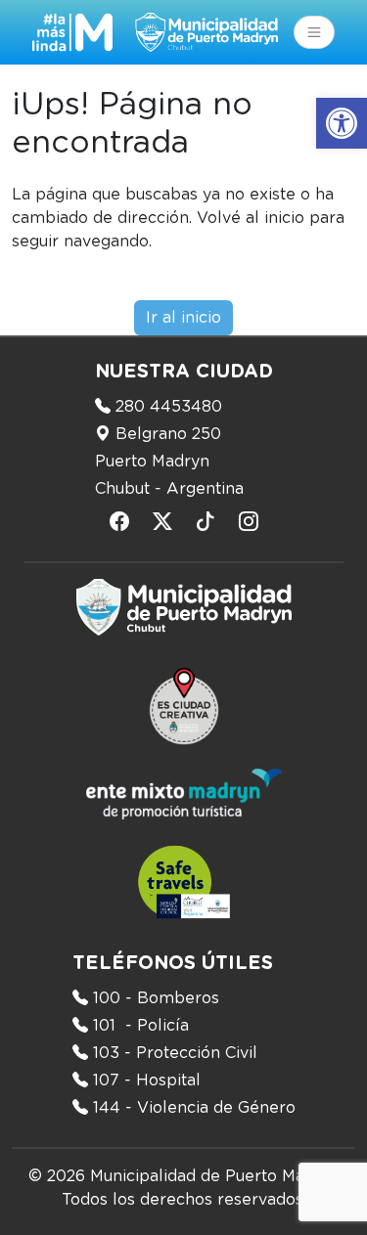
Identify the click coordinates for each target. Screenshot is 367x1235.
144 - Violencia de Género (194, 1108)
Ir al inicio (183, 318)
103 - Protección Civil (175, 1053)
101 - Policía (141, 1026)
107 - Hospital (147, 1080)
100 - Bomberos (156, 998)
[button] (341, 123)
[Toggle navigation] (314, 32)
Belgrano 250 (168, 434)
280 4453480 (168, 407)
